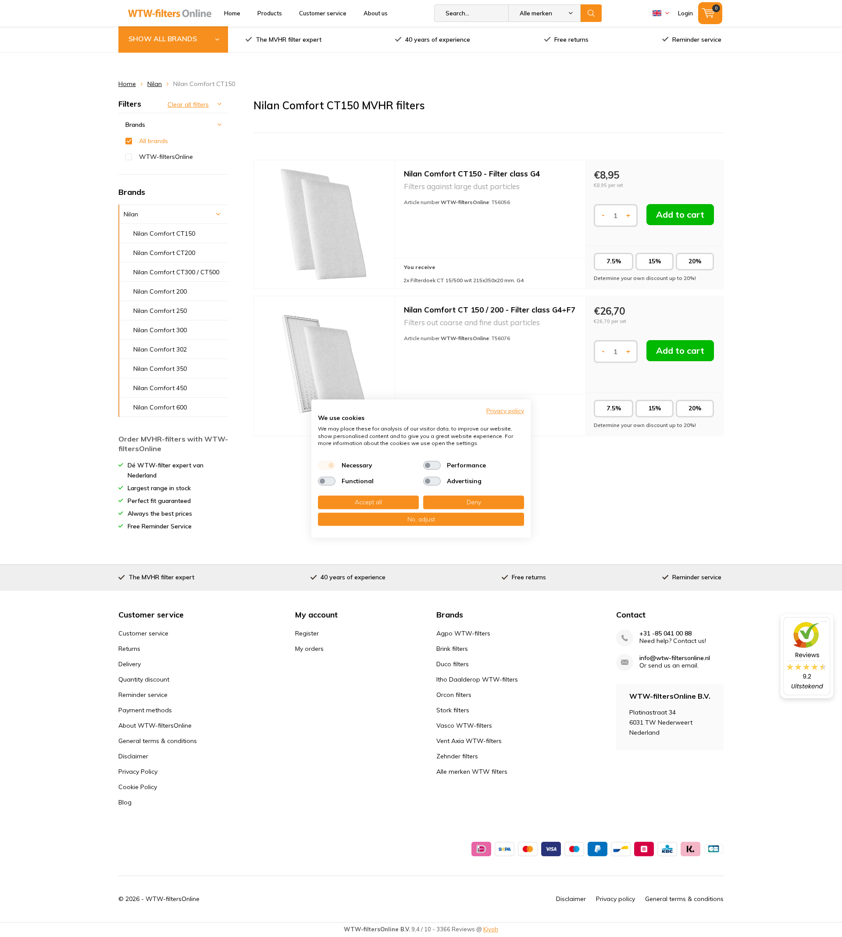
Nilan (154, 84)
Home (232, 13)
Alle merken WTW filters (471, 771)
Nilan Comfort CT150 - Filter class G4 (472, 173)
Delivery (129, 664)
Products (269, 13)
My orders (309, 649)
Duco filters (452, 664)
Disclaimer (133, 756)
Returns (129, 649)
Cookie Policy (137, 787)
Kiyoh (490, 929)
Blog (125, 802)
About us (376, 13)
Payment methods (145, 710)
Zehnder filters (457, 756)
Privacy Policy (137, 771)
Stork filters (452, 710)
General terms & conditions (157, 741)
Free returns (571, 39)
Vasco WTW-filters (464, 725)
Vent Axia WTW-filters (469, 741)
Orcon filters (453, 695)
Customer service (322, 13)
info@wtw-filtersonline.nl (674, 658)
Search (591, 13)
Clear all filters (188, 104)
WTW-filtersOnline (166, 157)
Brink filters (452, 649)
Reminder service (696, 39)
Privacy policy (615, 899)
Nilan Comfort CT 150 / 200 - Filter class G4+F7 (489, 309)
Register (307, 633)
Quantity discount (143, 679)
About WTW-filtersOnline (155, 725)
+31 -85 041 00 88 (665, 633)
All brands (153, 141)
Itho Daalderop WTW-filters (477, 679)
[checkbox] (326, 465)
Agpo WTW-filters (463, 633)
